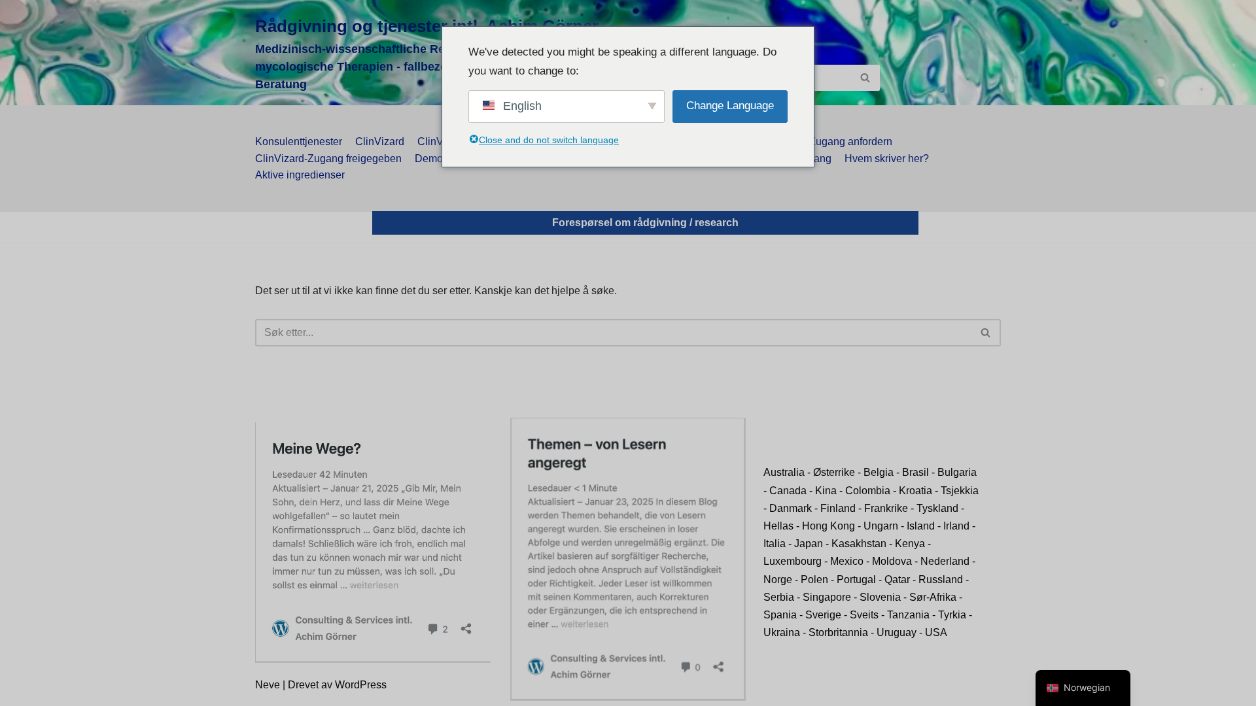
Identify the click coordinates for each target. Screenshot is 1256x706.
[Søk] (865, 78)
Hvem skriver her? (887, 158)
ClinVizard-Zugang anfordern (824, 141)
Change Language (730, 105)
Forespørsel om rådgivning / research (645, 222)
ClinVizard (379, 141)
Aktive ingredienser (300, 174)
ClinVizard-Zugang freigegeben (328, 158)
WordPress (361, 684)
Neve (267, 684)
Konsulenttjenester (298, 141)
